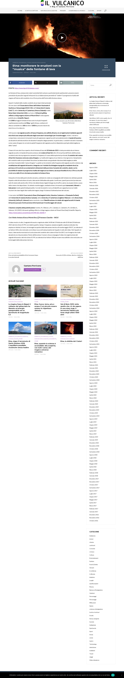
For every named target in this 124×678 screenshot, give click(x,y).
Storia (62, 301)
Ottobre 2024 (93, 233)
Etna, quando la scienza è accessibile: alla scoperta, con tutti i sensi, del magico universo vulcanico (45, 348)
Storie (20, 10)
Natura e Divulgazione (49, 10)
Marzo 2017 (92, 506)
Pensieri (63, 10)
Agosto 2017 (93, 491)
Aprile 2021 (92, 359)
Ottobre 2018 (93, 449)
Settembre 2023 (94, 272)
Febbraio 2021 (93, 365)
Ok (113, 675)
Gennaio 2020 (93, 404)
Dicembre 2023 (94, 263)
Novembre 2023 (94, 266)
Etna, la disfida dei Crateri (71, 341)
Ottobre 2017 (93, 485)
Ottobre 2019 (93, 413)
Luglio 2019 (92, 422)
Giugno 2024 (93, 245)
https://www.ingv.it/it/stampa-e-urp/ (27, 88)
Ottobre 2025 (93, 197)
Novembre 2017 (94, 482)
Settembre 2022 (94, 308)
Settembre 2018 (94, 452)
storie (36, 301)
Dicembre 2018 (94, 443)
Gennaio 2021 (93, 368)
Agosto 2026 (93, 167)
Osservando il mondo (77, 10)
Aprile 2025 (92, 215)
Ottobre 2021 (93, 341)
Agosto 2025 (93, 203)
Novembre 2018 (94, 446)
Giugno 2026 (93, 173)
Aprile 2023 (92, 287)
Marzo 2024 (92, 254)
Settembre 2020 (94, 380)
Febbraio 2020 (93, 401)
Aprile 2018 (92, 467)
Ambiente (15, 62)
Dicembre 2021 (94, 335)
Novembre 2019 (94, 410)
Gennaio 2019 (93, 440)
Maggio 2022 (93, 320)
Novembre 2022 (94, 302)
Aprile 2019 (92, 431)
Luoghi (28, 62)
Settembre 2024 (94, 236)
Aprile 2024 (92, 251)
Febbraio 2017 (93, 509)
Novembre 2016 (94, 517)
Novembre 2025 (94, 194)
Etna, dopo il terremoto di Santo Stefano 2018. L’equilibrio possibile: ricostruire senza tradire (19, 344)
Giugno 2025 (93, 209)
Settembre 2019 (94, 416)
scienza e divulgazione (38, 62)
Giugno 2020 (93, 389)
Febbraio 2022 (93, 329)
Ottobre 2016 (93, 520)
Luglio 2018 (92, 458)
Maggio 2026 (93, 176)
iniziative (25, 336)
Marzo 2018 (92, 470)
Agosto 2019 (93, 419)
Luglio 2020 (92, 386)
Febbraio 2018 (93, 473)
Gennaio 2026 (93, 188)
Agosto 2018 (93, 455)
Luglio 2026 (92, 170)
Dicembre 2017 (94, 479)
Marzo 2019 (92, 434)
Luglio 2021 (92, 350)
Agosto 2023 (93, 275)
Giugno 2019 (93, 425)
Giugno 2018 (93, 461)
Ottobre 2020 (93, 377)
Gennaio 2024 (93, 260)
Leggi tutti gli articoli (32, 269)
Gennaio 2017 (93, 512)
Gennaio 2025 (93, 224)
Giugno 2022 (93, 317)
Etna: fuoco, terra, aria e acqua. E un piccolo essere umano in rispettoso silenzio (45, 307)
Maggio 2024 (93, 248)
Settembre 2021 (94, 344)
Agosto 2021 (93, 347)
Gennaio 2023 (93, 296)
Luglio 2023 (92, 278)
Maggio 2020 (93, 392)
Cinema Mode (106, 70)
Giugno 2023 (93, 281)
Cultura (91, 10)
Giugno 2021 (93, 353)
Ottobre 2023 (93, 269)
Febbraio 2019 (93, 437)
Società (16, 338)
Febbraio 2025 (93, 221)
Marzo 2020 (92, 398)
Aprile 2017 (92, 503)
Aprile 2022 (92, 323)
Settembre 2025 (94, 200)
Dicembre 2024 (94, 227)
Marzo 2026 (92, 182)
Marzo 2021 (92, 362)
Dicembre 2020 (94, 371)
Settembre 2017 (94, 488)
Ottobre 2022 (93, 305)
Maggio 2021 (93, 356)
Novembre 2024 (94, 230)
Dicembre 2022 (94, 299)
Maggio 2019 (93, 428)
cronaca (18, 299)
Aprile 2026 (92, 179)
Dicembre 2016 (94, 515)
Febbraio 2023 (93, 293)
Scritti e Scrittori (31, 10)
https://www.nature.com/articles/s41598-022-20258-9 (27, 213)
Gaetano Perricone (17, 72)
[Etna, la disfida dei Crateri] (71, 328)
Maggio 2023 (93, 284)
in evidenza (22, 62)
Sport (99, 10)
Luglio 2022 (92, 314)
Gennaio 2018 (93, 476)
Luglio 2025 (92, 206)
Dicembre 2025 (94, 191)
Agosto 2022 (93, 311)
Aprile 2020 (92, 395)
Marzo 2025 (92, 218)
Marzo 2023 (92, 290)
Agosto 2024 (93, 239)
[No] (122, 675)
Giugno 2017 (93, 497)
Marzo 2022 (92, 326)
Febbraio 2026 (93, 185)
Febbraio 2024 (93, 257)
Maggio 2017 (93, 500)
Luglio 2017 (92, 494)
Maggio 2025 (93, 212)
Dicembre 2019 (94, 407)
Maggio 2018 (93, 464)
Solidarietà (52, 338)
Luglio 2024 (92, 242)
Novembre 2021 (94, 338)
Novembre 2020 (94, 374)
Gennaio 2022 (93, 332)
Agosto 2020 (93, 383)
